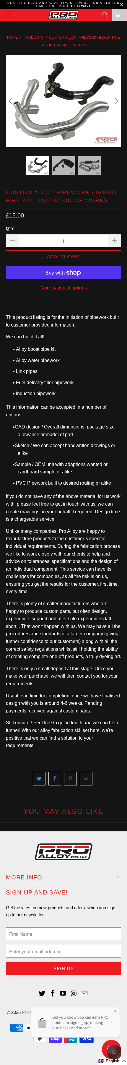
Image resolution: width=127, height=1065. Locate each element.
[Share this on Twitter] (39, 778)
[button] (112, 1061)
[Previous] (11, 101)
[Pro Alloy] (63, 15)
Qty (10, 228)
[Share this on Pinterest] (70, 778)
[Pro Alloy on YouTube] (63, 993)
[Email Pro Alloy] (84, 993)
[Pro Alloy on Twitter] (42, 993)
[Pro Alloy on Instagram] (73, 993)
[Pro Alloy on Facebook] (52, 993)
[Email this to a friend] (86, 778)
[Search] (105, 15)
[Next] (115, 101)
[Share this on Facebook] (54, 778)
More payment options (63, 287)
